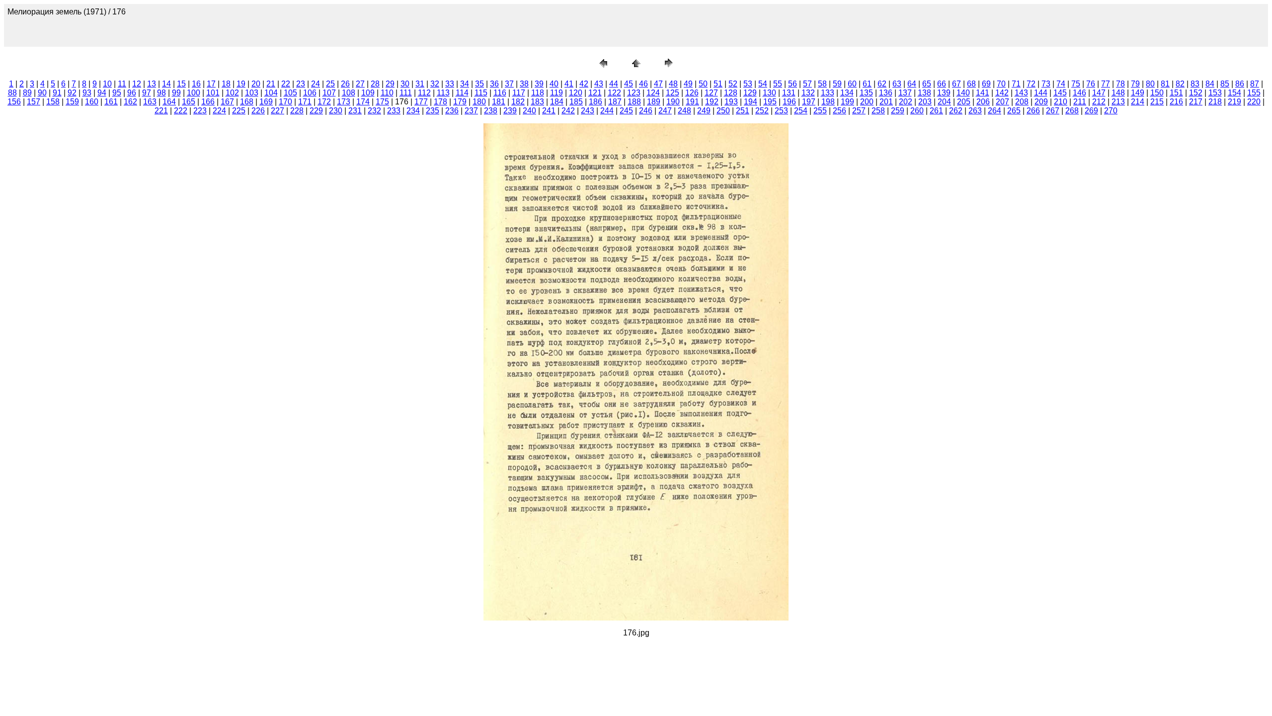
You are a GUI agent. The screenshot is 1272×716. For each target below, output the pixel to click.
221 (161, 110)
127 (711, 93)
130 (769, 93)
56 (792, 84)
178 (440, 101)
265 (1014, 110)
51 (718, 84)
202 (905, 101)
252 (762, 110)
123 (633, 93)
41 (568, 84)
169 (266, 101)
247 (665, 110)
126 (692, 93)
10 (107, 84)
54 (762, 84)
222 (180, 110)
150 (1157, 93)
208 (1022, 101)
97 (146, 93)
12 (136, 84)
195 (770, 101)
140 (963, 93)
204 (944, 101)
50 (703, 84)
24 (315, 84)
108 (348, 93)
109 (368, 93)
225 (238, 110)
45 (628, 84)
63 (896, 84)
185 (576, 101)
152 (1195, 93)
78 (1120, 84)
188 (634, 101)
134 (847, 93)
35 (479, 84)
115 (481, 93)
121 (595, 93)
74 (1060, 84)
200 (867, 101)
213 (1118, 101)
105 (290, 93)
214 (1137, 101)
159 (72, 101)
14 (166, 84)
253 (781, 110)
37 (509, 84)
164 (169, 101)
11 (122, 84)
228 (297, 110)
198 (828, 101)
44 (613, 84)
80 (1150, 84)
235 (432, 110)
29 (390, 84)
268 (1072, 110)
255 (820, 110)
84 (1209, 84)
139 (944, 93)
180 (479, 101)
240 (529, 110)
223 (200, 110)
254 (800, 110)
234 (413, 110)
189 (653, 101)
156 (14, 101)
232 (374, 110)
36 (494, 84)
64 (911, 84)
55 (777, 84)
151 (1176, 93)
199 (847, 101)
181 (498, 101)
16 (196, 84)
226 (258, 110)
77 (1105, 84)
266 (1033, 110)
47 (658, 84)
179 (460, 101)
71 (1016, 84)
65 (926, 84)
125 (672, 93)
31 (419, 84)
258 (878, 110)
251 (742, 110)
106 (310, 93)
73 (1045, 84)
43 (598, 84)
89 (27, 93)
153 (1215, 93)
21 (270, 84)
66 (941, 84)
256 (839, 110)
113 (443, 93)
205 (963, 101)
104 (271, 93)
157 (33, 101)
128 (730, 93)
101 (213, 93)
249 (704, 110)
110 (387, 93)
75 (1075, 84)
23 (300, 84)
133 (827, 93)
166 (208, 101)
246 (645, 110)
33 (449, 84)
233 (393, 110)
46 (643, 84)
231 (355, 110)
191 (692, 101)
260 (917, 110)
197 (808, 101)
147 (1099, 93)
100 (193, 93)
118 (537, 93)
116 (499, 93)
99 (176, 93)
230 (335, 110)
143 (1021, 93)
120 (575, 93)
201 (886, 101)
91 (57, 93)
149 (1137, 93)
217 (1195, 101)
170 (285, 101)
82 (1180, 84)
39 (539, 84)
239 (510, 110)
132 (808, 93)
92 (72, 93)
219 (1234, 101)
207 (1002, 101)
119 (556, 93)
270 (1110, 110)
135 (866, 93)
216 (1176, 101)
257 (859, 110)
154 (1234, 93)
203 (925, 101)
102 (232, 93)
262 (955, 110)
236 (452, 110)
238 (490, 110)
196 (789, 101)
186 (595, 101)
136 (885, 93)
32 (434, 84)
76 (1090, 84)
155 (1254, 93)
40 (554, 84)
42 (583, 84)
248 (684, 110)
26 (345, 84)
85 (1224, 84)
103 (251, 93)
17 (211, 84)
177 (421, 101)
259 (897, 110)
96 (131, 93)
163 (150, 101)
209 (1041, 101)
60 (852, 84)
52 (732, 84)
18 (226, 84)
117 (518, 93)
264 (994, 110)
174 (363, 101)
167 (227, 101)
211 (1079, 101)
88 (12, 93)
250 (723, 110)
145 (1060, 93)
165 (188, 101)
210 (1060, 101)
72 (1031, 84)
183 (537, 101)
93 (86, 93)
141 (982, 93)
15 (181, 84)
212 (1099, 101)
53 (747, 84)
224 (219, 110)
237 (471, 110)
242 (568, 110)
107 (329, 93)
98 (161, 93)
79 (1135, 84)
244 (607, 110)
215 (1157, 101)
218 (1215, 101)
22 (285, 84)
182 (518, 101)
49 (688, 84)
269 (1091, 110)
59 (837, 84)
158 (53, 101)
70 (1001, 84)
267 (1052, 110)
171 (305, 101)
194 (750, 101)
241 (549, 110)
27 (360, 84)
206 (983, 101)
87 (1254, 84)
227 (277, 110)
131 (788, 93)
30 (404, 84)
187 (615, 101)
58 (822, 84)
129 (750, 93)
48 (673, 84)
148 (1118, 93)
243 (587, 110)
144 (1040, 93)
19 (241, 84)
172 (324, 101)
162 (130, 101)
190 (673, 101)
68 (971, 84)
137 (905, 93)
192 (711, 101)
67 (956, 84)
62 (881, 84)
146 (1079, 93)
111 (405, 93)
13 (151, 84)
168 (246, 101)
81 (1165, 84)
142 (1002, 93)
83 (1195, 84)
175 (382, 101)
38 (524, 84)
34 (464, 84)
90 (42, 93)
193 (731, 101)
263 (975, 110)
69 (986, 84)
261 (936, 110)
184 (556, 101)
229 (316, 110)
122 (614, 93)
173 (343, 101)
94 (101, 93)
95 (116, 93)
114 (462, 93)
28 (375, 84)
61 (867, 84)
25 (330, 84)
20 (255, 84)
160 (91, 101)
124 (653, 93)
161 (111, 101)
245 (626, 110)
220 (1254, 101)
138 (924, 93)
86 (1239, 84)
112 (424, 93)
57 (807, 84)
